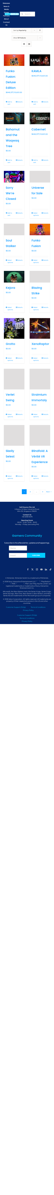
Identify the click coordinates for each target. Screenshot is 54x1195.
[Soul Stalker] (14, 229)
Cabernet (39, 129)
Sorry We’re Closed (11, 193)
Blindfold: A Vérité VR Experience (40, 456)
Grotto (10, 344)
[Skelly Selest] (14, 435)
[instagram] (37, 569)
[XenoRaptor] (40, 328)
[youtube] (41, 569)
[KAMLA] (40, 60)
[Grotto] (14, 328)
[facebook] (28, 569)
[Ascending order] (40, 30)
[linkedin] (46, 569)
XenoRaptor (40, 344)
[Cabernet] (40, 118)
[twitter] (32, 569)
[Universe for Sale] (40, 177)
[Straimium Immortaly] (40, 379)
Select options (36, 214)
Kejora (10, 288)
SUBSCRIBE (36, 555)
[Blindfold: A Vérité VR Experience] (40, 435)
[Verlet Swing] (14, 379)
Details (20, 102)
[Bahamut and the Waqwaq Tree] (14, 118)
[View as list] (29, 44)
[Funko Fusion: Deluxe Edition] (14, 60)
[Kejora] (14, 277)
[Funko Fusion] (40, 229)
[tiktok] (50, 569)
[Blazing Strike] (40, 277)
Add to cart (10, 103)
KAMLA (36, 71)
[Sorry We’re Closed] (14, 177)
